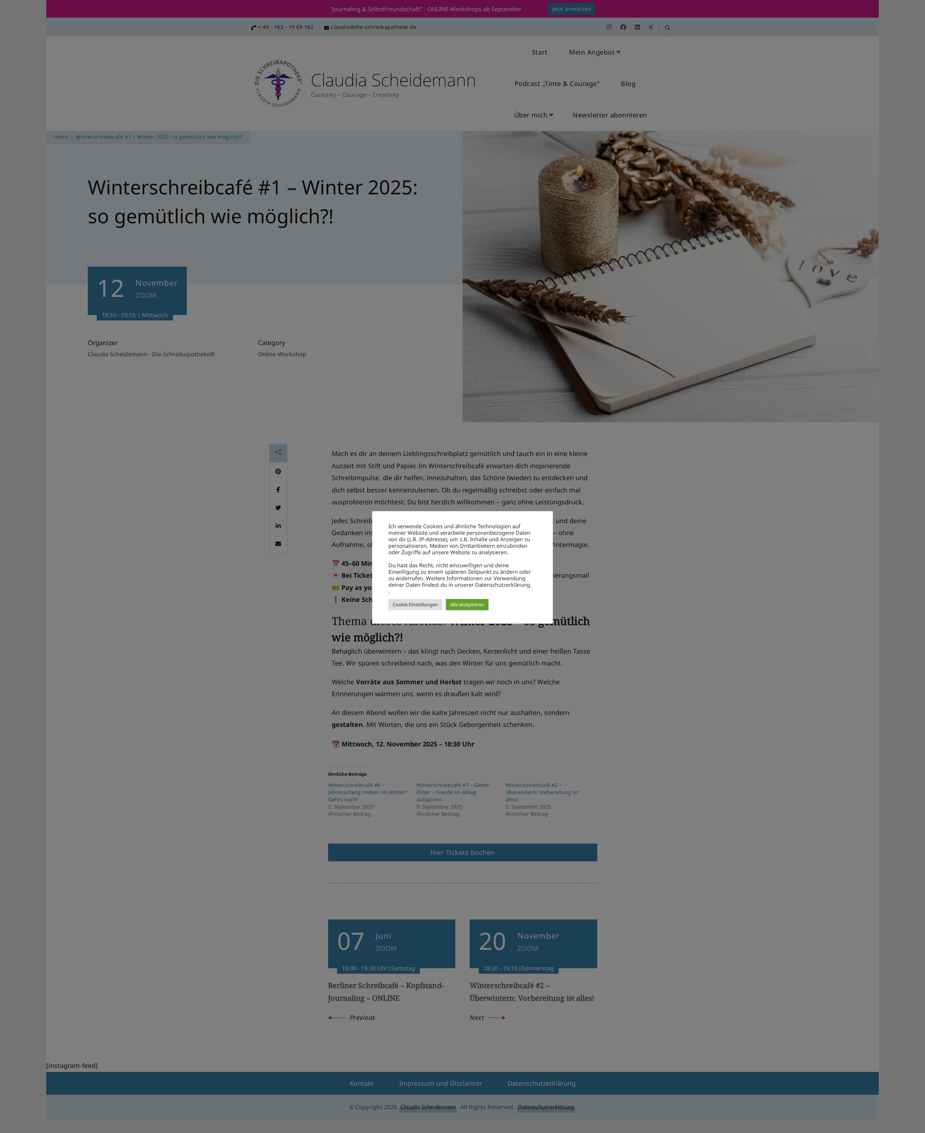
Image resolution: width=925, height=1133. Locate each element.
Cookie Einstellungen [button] (415, 604)
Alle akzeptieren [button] (467, 604)
